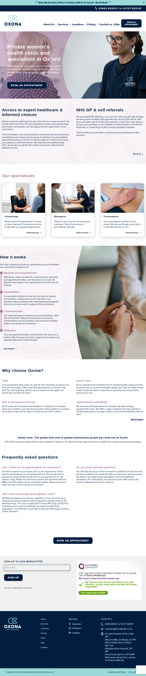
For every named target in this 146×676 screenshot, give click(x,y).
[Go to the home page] (13, 21)
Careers (44, 647)
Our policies (134, 672)
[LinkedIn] (74, 632)
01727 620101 (132, 8)
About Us (48, 24)
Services (63, 24)
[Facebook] (75, 624)
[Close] (143, 2)
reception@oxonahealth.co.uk (118, 629)
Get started (9, 349)
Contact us (105, 24)
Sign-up (13, 577)
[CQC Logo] (88, 569)
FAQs (117, 24)
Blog (42, 643)
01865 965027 (109, 8)
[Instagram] (75, 628)
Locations (78, 24)
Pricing (91, 24)
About (43, 619)
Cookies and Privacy (117, 672)
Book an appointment (131, 23)
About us (137, 154)
